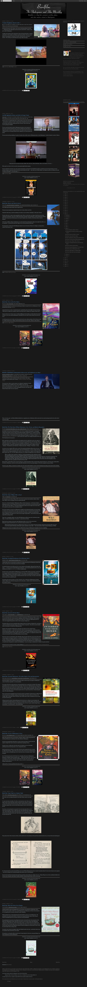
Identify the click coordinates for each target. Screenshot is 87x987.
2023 (66, 198)
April (67, 226)
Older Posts (58, 962)
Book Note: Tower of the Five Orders (71, 236)
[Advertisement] (31, 103)
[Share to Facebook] (27, 90)
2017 (66, 208)
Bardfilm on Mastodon (67, 182)
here (23, 763)
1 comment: (18, 727)
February (67, 254)
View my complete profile (68, 75)
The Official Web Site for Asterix (10, 272)
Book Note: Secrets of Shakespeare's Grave (72, 248)
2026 (66, 193)
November (67, 216)
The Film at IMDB (8, 66)
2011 (66, 261)
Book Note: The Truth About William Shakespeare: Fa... (75, 239)
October (67, 218)
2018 (66, 207)
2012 (66, 259)
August (67, 220)
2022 (66, 200)
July (66, 221)
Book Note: (10, 302)
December (67, 215)
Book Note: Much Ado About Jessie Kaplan (72, 252)
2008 (66, 266)
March (67, 228)
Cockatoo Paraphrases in (11, 23)
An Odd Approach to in (15, 115)
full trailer (14, 66)
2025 (66, 195)
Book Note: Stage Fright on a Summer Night (73, 250)
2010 (66, 262)
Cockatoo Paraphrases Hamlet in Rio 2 (72, 229)
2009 (66, 264)
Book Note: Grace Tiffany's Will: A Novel (72, 241)
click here (13, 307)
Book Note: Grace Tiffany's (12, 495)
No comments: (18, 90)
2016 (66, 210)
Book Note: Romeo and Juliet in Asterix (72, 234)
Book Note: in (11, 203)
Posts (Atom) (9, 964)
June (66, 223)
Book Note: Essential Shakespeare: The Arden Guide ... (74, 247)
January (67, 255)
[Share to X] (26, 90)
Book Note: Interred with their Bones (71, 245)
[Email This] (24, 90)
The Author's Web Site (8, 646)
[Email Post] (22, 90)
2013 (66, 257)
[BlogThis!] (25, 90)
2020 (66, 203)
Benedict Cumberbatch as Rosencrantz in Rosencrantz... (75, 237)
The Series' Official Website (9, 322)
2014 (66, 213)
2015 (66, 212)
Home (31, 962)
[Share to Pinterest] (29, 90)
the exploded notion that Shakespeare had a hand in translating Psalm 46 (36, 644)
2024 (66, 197)
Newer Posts (4, 962)
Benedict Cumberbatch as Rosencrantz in (21, 372)
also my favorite (14, 569)
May (66, 225)
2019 (66, 205)
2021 (66, 202)
